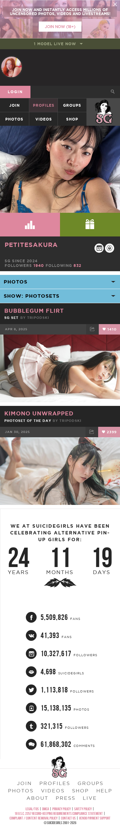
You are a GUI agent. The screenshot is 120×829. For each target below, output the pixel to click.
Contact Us (68, 818)
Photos (14, 119)
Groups (72, 105)
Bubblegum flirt (34, 310)
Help (104, 790)
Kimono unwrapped (39, 413)
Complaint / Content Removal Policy (34, 818)
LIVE (90, 798)
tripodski (38, 317)
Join (14, 105)
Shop (72, 119)
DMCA (45, 809)
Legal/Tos (32, 809)
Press (65, 798)
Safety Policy (83, 809)
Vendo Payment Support (94, 818)
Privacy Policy (61, 809)
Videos (43, 119)
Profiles (43, 105)
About (37, 798)
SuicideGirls (103, 105)
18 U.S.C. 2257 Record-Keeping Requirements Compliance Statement (58, 813)
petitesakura (31, 244)
